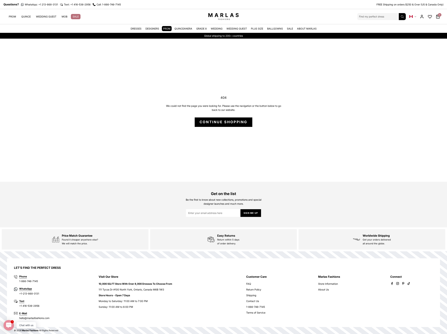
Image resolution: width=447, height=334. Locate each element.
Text (21, 301)
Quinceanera (183, 28)
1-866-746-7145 (255, 306)
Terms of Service (255, 312)
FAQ (248, 283)
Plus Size (257, 28)
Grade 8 (201, 28)
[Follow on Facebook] (392, 283)
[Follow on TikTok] (409, 283)
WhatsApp (25, 288)
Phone (23, 276)
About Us (323, 289)
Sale (76, 16)
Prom (12, 16)
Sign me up (251, 213)
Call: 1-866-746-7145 (109, 4)
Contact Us (252, 301)
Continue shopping (223, 122)
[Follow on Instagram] (397, 283)
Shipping (251, 295)
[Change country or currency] (412, 16)
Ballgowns (275, 28)
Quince (26, 16)
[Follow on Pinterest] (403, 283)
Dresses (136, 28)
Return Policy (253, 289)
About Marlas (307, 28)
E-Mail (23, 313)
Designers (152, 28)
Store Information (328, 283)
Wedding (216, 28)
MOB (64, 16)
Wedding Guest (46, 16)
